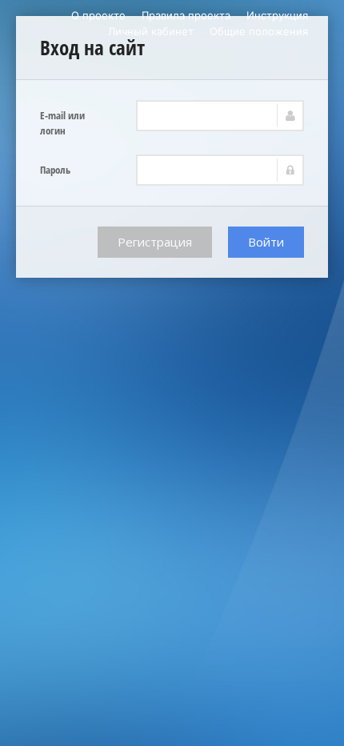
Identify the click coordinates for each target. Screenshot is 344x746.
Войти (266, 242)
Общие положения (259, 31)
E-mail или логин (62, 123)
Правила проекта (186, 15)
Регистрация (155, 242)
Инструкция (277, 15)
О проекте (98, 15)
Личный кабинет (151, 31)
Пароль (55, 169)
